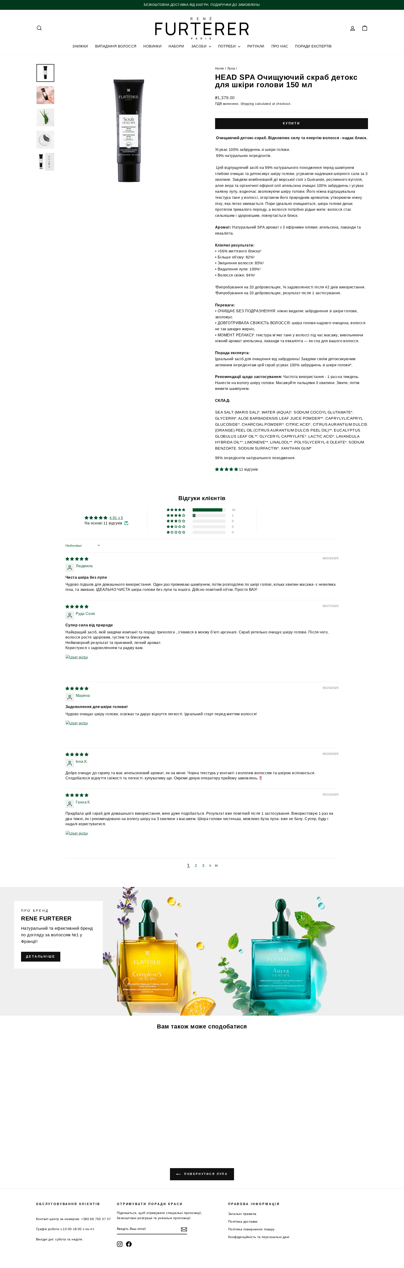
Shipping (247, 103)
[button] (227, 469)
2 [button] (196, 866)
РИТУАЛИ (255, 46)
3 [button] (203, 866)
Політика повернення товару (251, 1229)
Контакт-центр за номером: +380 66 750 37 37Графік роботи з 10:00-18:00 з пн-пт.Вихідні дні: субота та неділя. (73, 1229)
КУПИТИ (75, 1114)
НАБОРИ (176, 46)
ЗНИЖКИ (80, 46)
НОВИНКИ (152, 46)
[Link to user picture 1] (76, 665)
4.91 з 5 (116, 518)
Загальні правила (242, 1214)
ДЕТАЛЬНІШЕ (40, 956)
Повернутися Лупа (205, 1174)
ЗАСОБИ (199, 46)
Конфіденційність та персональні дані (258, 1237)
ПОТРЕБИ (227, 46)
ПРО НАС (279, 46)
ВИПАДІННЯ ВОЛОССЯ (116, 46)
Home (219, 68)
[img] (76, 559)
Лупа (231, 68)
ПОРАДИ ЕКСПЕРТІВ (313, 46)
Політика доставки (243, 1221)
